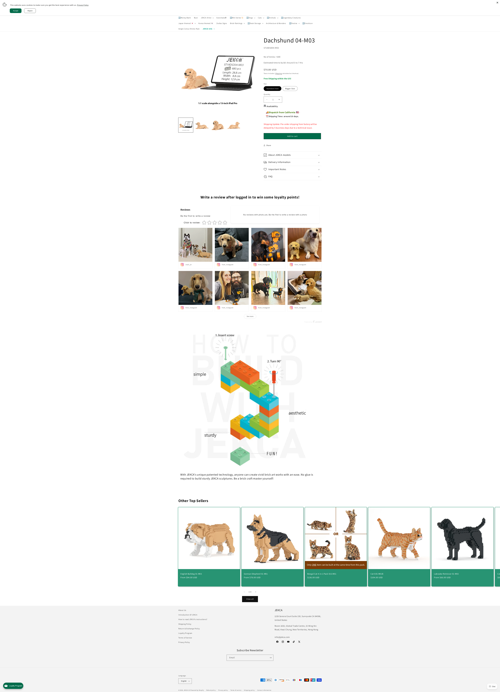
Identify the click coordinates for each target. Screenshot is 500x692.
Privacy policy (223, 690)
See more (250, 316)
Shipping (278, 73)
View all (250, 599)
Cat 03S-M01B (377, 574)
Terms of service (235, 690)
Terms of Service (185, 638)
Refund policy (211, 690)
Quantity (267, 94)
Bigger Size (290, 88)
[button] (207, 17)
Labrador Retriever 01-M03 (446, 574)
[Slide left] (244, 592)
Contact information (264, 690)
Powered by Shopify (197, 690)
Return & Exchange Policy (189, 628)
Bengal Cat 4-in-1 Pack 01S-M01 (321, 574)
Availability (272, 106)
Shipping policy (249, 690)
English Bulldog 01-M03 (191, 574)
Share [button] (268, 145)
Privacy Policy (184, 642)
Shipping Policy (184, 624)
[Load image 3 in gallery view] (217, 125)
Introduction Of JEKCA (187, 615)
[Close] (497, 2)
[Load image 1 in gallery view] (185, 125)
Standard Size (272, 88)
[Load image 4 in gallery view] (233, 125)
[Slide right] (256, 592)
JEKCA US (187, 690)
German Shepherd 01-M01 (256, 574)
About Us (182, 610)
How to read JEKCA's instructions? (192, 619)
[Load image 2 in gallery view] (201, 125)
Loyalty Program (185, 633)
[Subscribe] (270, 658)
